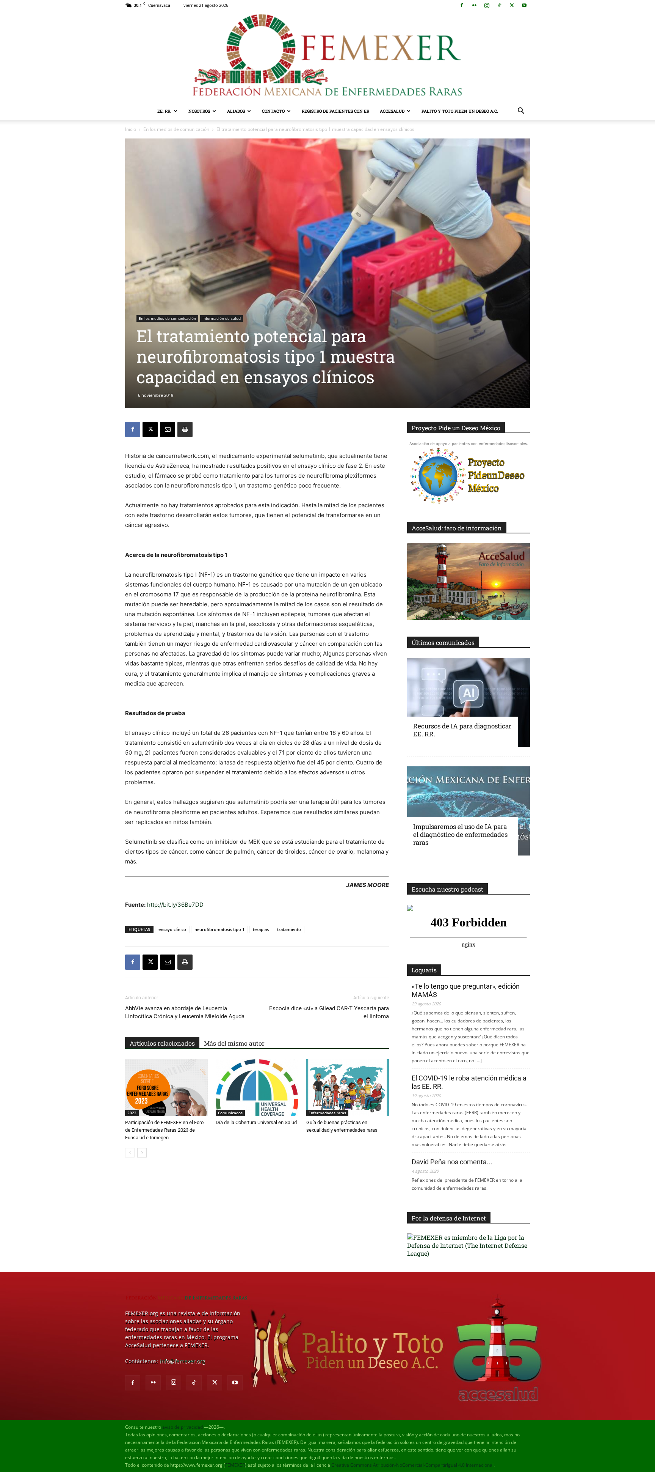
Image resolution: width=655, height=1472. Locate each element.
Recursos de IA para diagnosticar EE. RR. (462, 730)
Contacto (273, 111)
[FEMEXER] (327, 56)
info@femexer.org (182, 1361)
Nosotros (199, 111)
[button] (521, 111)
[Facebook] (461, 5)
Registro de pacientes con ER (335, 111)
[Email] (167, 429)
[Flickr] (474, 5)
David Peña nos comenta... (452, 1162)
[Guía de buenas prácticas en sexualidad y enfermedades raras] (347, 1087)
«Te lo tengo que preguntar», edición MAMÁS (466, 990)
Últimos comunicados (443, 642)
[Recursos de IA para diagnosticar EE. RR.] (468, 702)
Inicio (130, 129)
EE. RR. (164, 111)
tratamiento (289, 929)
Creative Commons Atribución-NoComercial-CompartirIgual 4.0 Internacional (412, 1465)
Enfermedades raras (327, 1112)
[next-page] (142, 1152)
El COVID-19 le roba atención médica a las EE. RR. (469, 1082)
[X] (511, 5)
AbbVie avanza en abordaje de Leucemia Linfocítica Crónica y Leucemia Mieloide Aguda (184, 1012)
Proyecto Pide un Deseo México (456, 428)
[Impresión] (185, 429)
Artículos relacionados (162, 1043)
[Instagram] (486, 5)
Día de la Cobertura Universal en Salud (256, 1122)
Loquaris (424, 970)
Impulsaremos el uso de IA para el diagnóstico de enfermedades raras (460, 834)
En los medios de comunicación (176, 129)
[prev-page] (130, 1152)
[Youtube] (524, 5)
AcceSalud (392, 111)
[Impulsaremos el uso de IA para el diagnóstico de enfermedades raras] (468, 811)
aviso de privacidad (182, 1427)
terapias (261, 929)
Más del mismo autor (234, 1043)
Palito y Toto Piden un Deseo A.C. (460, 111)
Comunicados (230, 1112)
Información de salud (221, 318)
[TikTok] (499, 5)
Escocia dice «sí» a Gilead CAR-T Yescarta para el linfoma (329, 1012)
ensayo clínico (172, 929)
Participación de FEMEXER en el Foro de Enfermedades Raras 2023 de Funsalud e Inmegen (164, 1130)
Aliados (236, 111)
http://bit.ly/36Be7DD (175, 904)
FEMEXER (235, 1465)
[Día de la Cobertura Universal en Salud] (257, 1087)
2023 (131, 1112)
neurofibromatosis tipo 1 (219, 929)
